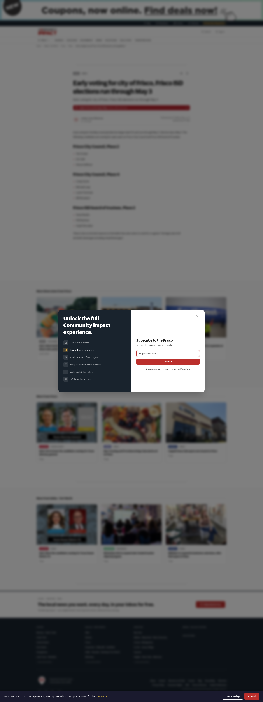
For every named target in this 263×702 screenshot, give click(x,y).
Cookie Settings (233, 696)
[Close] (197, 316)
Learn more (102, 696)
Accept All (251, 696)
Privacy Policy (185, 369)
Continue (168, 361)
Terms (175, 369)
